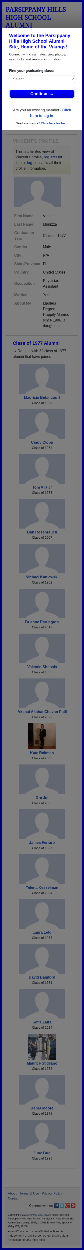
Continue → (42, 93)
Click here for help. (54, 123)
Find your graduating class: (31, 71)
